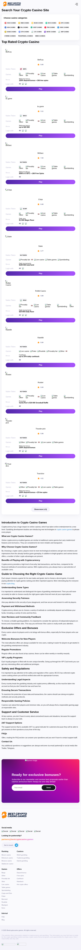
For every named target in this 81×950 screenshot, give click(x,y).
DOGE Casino (11, 32)
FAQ (3, 917)
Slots (3, 881)
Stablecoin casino (7, 864)
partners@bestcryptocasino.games (17, 839)
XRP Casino (65, 32)
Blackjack (5, 905)
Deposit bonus (21, 872)
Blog (3, 920)
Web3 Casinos (40, 36)
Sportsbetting (6, 890)
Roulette (4, 902)
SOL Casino (24, 27)
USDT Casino (37, 27)
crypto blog (10, 583)
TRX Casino (51, 27)
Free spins (20, 875)
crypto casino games (64, 529)
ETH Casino (25, 32)
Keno (3, 908)
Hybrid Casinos (10, 36)
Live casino (5, 884)
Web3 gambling (22, 855)
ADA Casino (11, 27)
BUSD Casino (38, 23)
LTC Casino (38, 32)
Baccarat (4, 899)
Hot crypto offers (22, 884)
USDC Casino (64, 27)
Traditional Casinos (25, 36)
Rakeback (20, 881)
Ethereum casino (7, 858)
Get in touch (8, 845)
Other (3, 875)
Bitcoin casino (6, 855)
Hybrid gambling (22, 861)
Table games (6, 887)
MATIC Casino (51, 32)
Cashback (20, 878)
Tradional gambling (23, 858)
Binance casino (7, 861)
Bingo (3, 872)
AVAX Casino (11, 23)
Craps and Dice (7, 893)
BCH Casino (52, 23)
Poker (3, 896)
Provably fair (6, 878)
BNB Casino (25, 23)
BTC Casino (65, 23)
